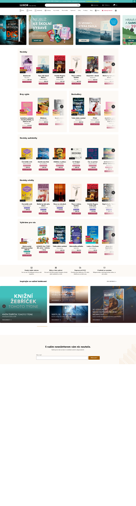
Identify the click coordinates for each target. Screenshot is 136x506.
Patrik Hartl (27, 123)
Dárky (79, 10)
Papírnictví (72, 10)
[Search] (78, 5)
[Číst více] (51, 30)
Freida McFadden (95, 119)
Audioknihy (39, 10)
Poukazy (49, 10)
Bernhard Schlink (60, 205)
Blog (91, 10)
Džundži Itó (92, 77)
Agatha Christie (60, 79)
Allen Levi (76, 79)
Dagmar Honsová (93, 163)
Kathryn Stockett (27, 163)
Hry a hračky (56, 10)
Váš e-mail (39, 355)
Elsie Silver (26, 77)
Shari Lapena (78, 119)
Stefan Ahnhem (109, 249)
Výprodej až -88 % (90, 242)
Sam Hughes (109, 165)
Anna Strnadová (43, 79)
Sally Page (76, 248)
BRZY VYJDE (23, 114)
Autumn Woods (109, 207)
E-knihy (30, 10)
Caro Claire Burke (43, 119)
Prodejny (85, 10)
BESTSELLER (23, 70)
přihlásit (94, 357)
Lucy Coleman (92, 248)
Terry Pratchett (59, 163)
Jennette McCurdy (109, 79)
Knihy (23, 10)
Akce (98, 10)
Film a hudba (65, 10)
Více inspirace (111, 281)
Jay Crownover (43, 163)
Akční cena (88, 240)
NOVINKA (22, 72)
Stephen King (60, 119)
